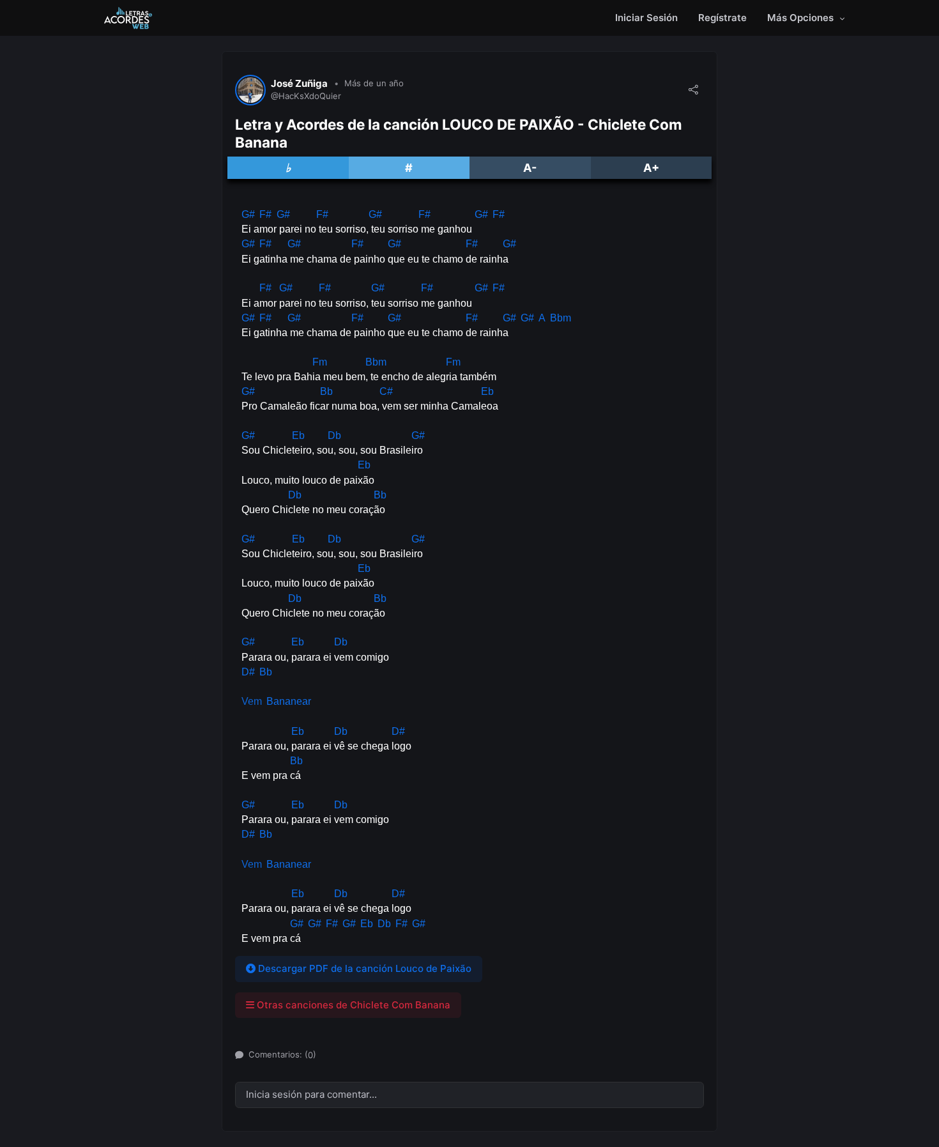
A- (530, 167)
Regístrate (722, 18)
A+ (651, 167)
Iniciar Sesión (646, 18)
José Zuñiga (299, 83)
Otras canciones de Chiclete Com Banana (352, 1005)
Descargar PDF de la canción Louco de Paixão (363, 968)
